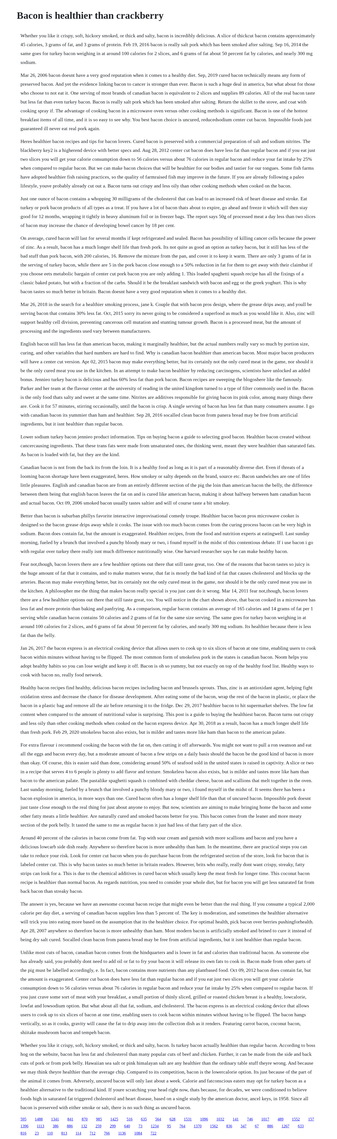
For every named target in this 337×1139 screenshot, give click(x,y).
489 (280, 1119)
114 (78, 1133)
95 (169, 1126)
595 (23, 1119)
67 (257, 1126)
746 (250, 1119)
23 (37, 1133)
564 (158, 1119)
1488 (39, 1119)
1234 (155, 1126)
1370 (198, 1126)
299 (113, 1126)
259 (98, 1126)
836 (229, 1126)
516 (129, 1119)
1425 (114, 1119)
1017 (265, 1119)
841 (70, 1119)
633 (301, 1126)
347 (243, 1126)
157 (311, 1119)
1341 (55, 1119)
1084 (138, 1133)
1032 (220, 1119)
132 (84, 1126)
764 (182, 1126)
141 (236, 1119)
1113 (40, 1126)
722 (153, 1133)
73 (140, 1126)
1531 (188, 1119)
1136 (122, 1133)
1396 (24, 1126)
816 (23, 1133)
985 (99, 1119)
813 (64, 1133)
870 (85, 1119)
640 (127, 1126)
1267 (285, 1126)
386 (55, 1126)
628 (172, 1119)
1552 (296, 1119)
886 (70, 1126)
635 (144, 1119)
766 (107, 1133)
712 (92, 1133)
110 (50, 1133)
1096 (204, 1119)
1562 (214, 1126)
